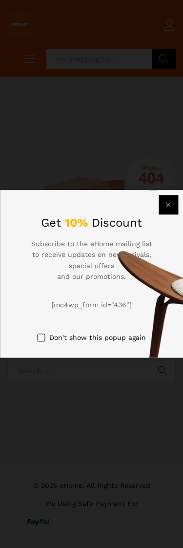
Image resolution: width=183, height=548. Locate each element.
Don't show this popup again (97, 337)
